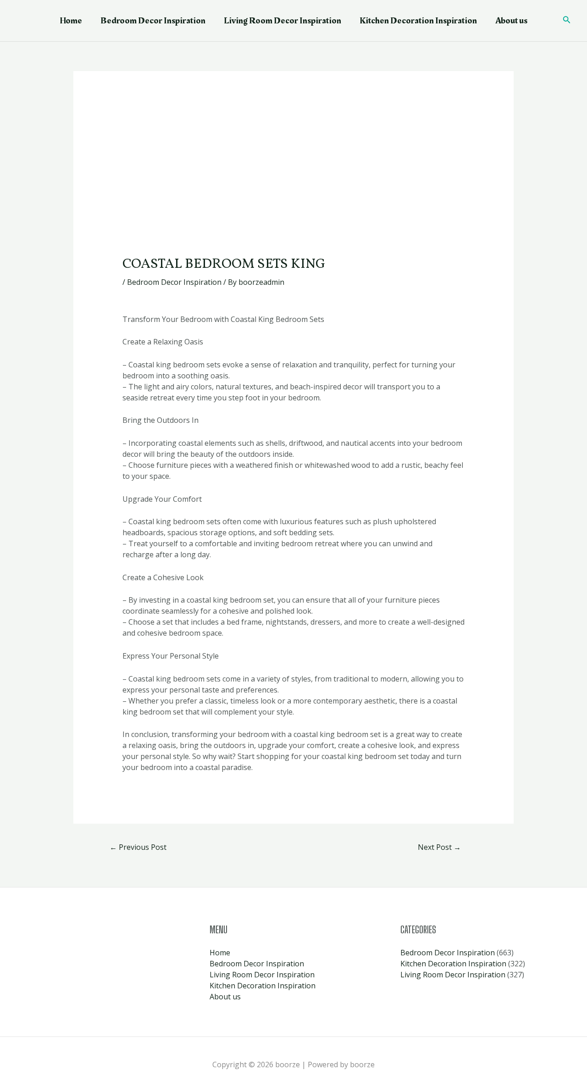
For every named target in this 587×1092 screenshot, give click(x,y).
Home (71, 21)
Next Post (439, 847)
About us (511, 21)
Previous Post (138, 847)
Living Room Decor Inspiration (282, 21)
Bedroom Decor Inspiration (152, 21)
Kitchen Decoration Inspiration (418, 21)
